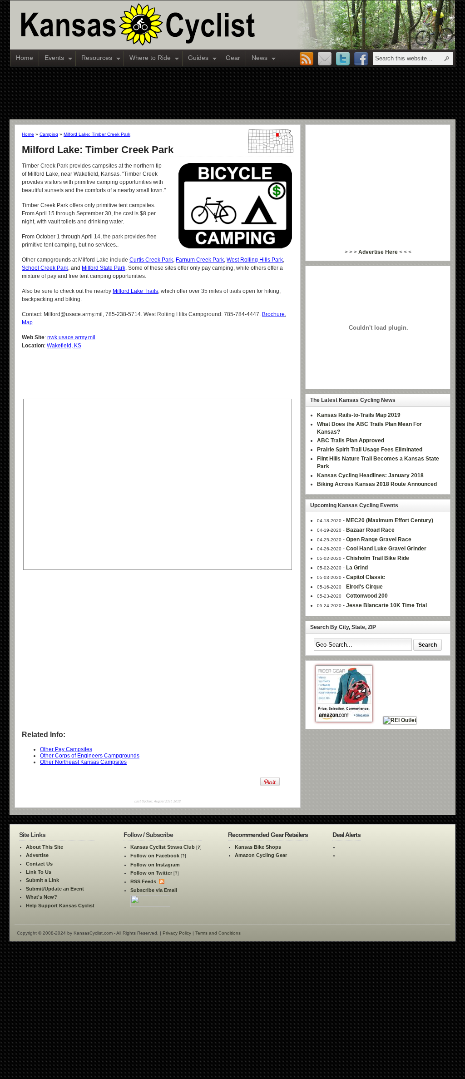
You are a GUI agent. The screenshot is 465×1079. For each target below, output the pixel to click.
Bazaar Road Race (370, 530)
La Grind (357, 567)
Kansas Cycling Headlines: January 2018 (370, 475)
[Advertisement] (232, 92)
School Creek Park (45, 268)
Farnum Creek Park (200, 260)
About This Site (44, 847)
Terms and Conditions (218, 933)
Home (24, 57)
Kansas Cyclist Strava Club (162, 847)
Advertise (37, 855)
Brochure (273, 314)
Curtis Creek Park (151, 260)
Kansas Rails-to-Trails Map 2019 (359, 415)
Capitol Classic (365, 577)
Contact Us (39, 863)
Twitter (343, 59)
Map (27, 322)
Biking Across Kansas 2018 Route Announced (377, 484)
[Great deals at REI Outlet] (399, 720)
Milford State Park (103, 268)
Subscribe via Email (153, 890)
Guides (195, 58)
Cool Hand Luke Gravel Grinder (386, 548)
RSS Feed (306, 59)
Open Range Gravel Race (378, 539)
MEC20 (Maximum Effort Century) (389, 520)
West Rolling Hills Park (255, 260)
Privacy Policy (177, 933)
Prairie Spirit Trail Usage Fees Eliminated (369, 449)
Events (51, 58)
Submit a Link (42, 880)
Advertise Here (378, 252)
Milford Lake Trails (135, 291)
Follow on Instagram (155, 864)
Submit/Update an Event (55, 888)
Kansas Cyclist (175, 24)
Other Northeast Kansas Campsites (83, 762)
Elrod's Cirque (364, 587)
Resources (94, 58)
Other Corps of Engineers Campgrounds (89, 755)
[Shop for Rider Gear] (344, 720)
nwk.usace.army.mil (71, 337)
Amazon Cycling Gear (261, 855)
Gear (233, 57)
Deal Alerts (346, 834)
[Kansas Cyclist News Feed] (161, 881)
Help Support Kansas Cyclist (60, 905)
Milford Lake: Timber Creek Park (97, 134)
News (256, 58)
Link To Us (38, 872)
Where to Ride (147, 58)
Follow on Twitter (151, 873)
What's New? (41, 897)
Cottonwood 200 (367, 596)
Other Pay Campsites (66, 749)
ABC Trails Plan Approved (350, 440)
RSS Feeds (143, 881)
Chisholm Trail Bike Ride (377, 558)
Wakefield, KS (64, 345)
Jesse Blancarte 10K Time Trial (386, 605)
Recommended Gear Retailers (268, 834)
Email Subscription (324, 59)
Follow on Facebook (154, 855)
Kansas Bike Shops (258, 847)
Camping (49, 134)
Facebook (361, 59)
